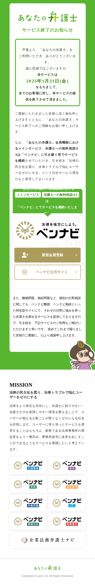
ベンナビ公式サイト (52, 272)
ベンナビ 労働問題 (28, 502)
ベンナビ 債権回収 (28, 521)
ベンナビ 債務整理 (67, 484)
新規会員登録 (52, 255)
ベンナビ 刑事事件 (67, 521)
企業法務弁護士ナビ (48, 540)
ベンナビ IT (67, 502)
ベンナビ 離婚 (67, 465)
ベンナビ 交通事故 (28, 465)
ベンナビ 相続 (28, 484)
